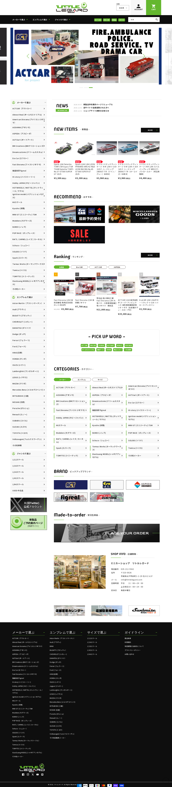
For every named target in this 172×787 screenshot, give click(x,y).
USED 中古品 (17, 490)
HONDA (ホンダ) (19, 359)
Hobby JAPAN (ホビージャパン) (26, 183)
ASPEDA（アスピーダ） (22, 133)
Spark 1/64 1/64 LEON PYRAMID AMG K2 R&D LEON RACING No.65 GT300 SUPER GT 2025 (85, 169)
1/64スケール (18, 484)
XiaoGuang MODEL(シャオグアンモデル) (28, 282)
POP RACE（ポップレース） (24, 233)
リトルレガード (58, 784)
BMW (52, 646)
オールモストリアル (88, 350)
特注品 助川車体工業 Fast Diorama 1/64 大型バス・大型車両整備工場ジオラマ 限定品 (107, 302)
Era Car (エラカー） (20, 158)
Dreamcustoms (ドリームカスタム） (28, 152)
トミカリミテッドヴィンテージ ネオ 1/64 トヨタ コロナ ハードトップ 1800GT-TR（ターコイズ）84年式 (128, 169)
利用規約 (128, 642)
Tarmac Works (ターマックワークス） (28, 264)
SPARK (109, 350)
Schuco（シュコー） (21, 245)
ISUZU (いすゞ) (19, 365)
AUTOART (110, 345)
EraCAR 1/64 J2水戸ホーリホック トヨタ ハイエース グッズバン (149, 302)
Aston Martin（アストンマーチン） (27, 303)
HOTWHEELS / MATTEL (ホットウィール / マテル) (27, 189)
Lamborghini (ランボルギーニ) (25, 371)
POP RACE (128, 345)
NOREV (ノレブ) (19, 227)
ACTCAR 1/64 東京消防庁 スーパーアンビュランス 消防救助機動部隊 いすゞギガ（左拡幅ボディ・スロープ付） (128, 305)
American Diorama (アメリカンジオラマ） (28, 121)
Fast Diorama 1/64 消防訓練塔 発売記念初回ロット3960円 (63, 302)
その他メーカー (18, 289)
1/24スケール (18, 472)
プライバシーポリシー (133, 650)
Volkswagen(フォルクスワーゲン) (27, 439)
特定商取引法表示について (134, 646)
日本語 (121, 8)
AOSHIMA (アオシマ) (21, 127)
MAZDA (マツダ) (19, 383)
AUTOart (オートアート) (22, 139)
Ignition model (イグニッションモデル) (28, 196)
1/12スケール (18, 459)
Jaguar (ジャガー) (56, 686)
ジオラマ (121, 20)
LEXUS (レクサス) (19, 377)
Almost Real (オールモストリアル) (27, 114)
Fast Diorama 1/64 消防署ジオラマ (84, 301)
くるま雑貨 (128, 350)
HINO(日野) (17, 352)
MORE (150, 130)
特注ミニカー (118, 350)
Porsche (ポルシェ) (20, 408)
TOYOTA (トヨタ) (20, 433)
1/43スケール (18, 478)
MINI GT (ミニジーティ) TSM (24, 214)
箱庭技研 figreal (19, 170)
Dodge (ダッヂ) (19, 334)
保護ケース (100, 350)
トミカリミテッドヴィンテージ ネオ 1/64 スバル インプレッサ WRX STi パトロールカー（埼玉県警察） (149, 169)
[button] (21, 19)
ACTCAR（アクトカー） (22, 108)
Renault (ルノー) (19, 414)
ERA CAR (106, 20)
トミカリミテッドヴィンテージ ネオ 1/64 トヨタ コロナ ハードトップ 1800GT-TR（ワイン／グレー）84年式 (107, 169)
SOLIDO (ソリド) (19, 251)
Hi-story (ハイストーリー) (23, 177)
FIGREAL (101, 345)
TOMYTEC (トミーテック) (23, 276)
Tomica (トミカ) (19, 270)
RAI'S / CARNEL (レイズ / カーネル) (27, 239)
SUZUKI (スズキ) (19, 427)
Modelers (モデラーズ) (22, 220)
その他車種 (17, 445)
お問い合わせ (129, 654)
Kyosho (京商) (18, 208)
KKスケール (17, 202)
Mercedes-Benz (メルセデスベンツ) (27, 389)
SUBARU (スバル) (19, 420)
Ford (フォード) (19, 346)
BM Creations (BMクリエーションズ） (28, 146)
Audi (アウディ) (19, 309)
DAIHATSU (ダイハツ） (22, 328)
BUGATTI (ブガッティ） (22, 315)
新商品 (114, 20)
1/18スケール (18, 466)
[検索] (157, 19)
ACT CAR (98, 20)
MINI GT (119, 345)
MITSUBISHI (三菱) (20, 396)
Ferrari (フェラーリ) (21, 340)
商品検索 (128, 638)
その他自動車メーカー (58, 738)
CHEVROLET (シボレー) (22, 321)
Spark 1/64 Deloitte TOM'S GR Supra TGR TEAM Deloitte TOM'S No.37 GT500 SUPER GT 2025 (63, 169)
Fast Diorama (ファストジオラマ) (26, 164)
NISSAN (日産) (18, 402)
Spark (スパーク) (19, 258)
